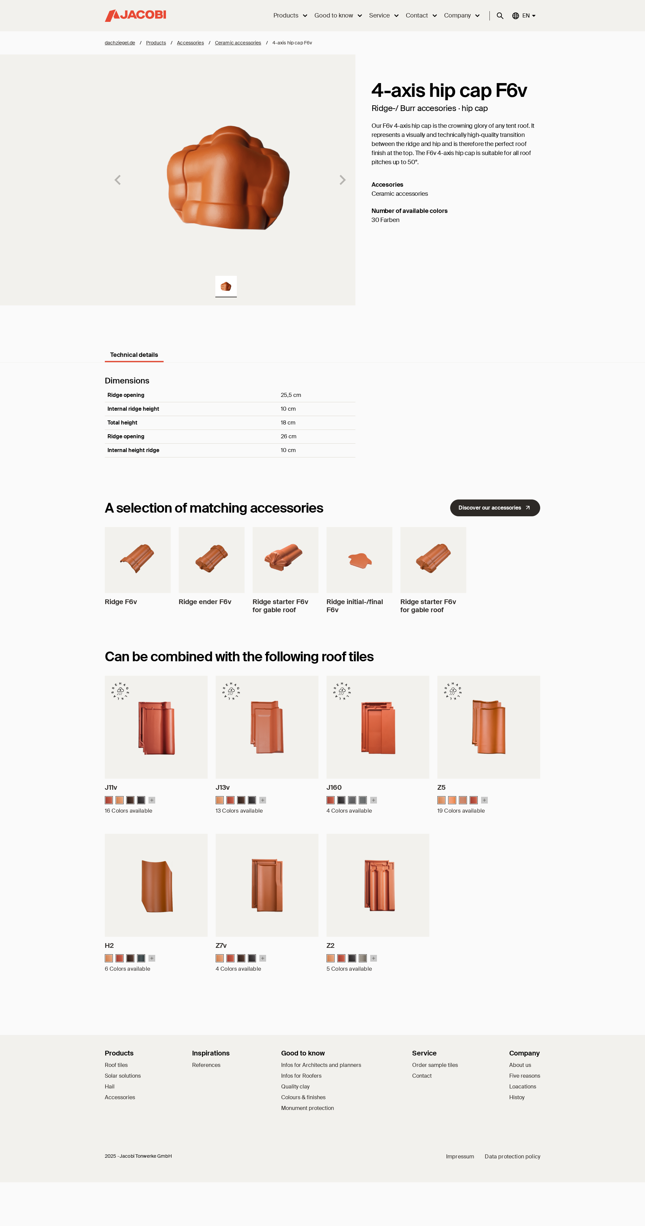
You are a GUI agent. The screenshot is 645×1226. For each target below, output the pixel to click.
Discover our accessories (490, 507)
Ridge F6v (121, 601)
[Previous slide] (118, 180)
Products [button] (285, 15)
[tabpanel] (322, 426)
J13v (223, 787)
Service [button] (379, 15)
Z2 (331, 945)
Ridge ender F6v (205, 601)
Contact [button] (417, 15)
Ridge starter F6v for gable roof (280, 605)
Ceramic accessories (238, 43)
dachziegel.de (120, 43)
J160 (334, 787)
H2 (109, 945)
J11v (111, 787)
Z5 (441, 787)
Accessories (190, 43)
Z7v (221, 945)
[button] (226, 286)
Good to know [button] (333, 15)
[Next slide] (342, 180)
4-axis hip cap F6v (292, 43)
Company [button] (457, 15)
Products (156, 43)
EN (525, 15)
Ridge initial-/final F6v (355, 605)
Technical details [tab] (134, 355)
